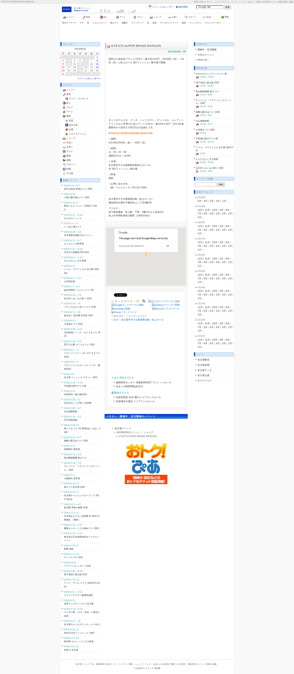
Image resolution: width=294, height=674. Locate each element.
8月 (228, 210)
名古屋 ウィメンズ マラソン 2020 (80, 377)
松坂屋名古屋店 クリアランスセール (135, 401)
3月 (212, 201)
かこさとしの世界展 (74, 243)
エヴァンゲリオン (213, 23)
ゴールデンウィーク (169, 23)
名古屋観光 (203, 359)
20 (86, 67)
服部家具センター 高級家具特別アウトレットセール (144, 382)
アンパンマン (195, 23)
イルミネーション (78, 134)
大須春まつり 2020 (73, 324)
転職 (68, 169)
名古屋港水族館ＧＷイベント (78, 235)
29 (97, 70)
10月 (214, 210)
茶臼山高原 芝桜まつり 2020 (78, 189)
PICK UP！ (203, 60)
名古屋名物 (203, 365)
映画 (68, 155)
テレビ (69, 151)
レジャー (71, 17)
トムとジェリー (100, 23)
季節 (227, 17)
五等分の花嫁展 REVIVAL (76, 252)
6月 (205, 213)
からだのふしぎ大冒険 (75, 260)
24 (69, 70)
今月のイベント (206, 54)
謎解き (125, 23)
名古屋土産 (203, 375)
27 (86, 70)
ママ (82, 23)
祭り (105, 17)
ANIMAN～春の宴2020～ (76, 394)
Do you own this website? (131, 246)
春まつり (114, 23)
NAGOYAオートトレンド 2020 (79, 633)
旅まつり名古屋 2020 (74, 487)
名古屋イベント (82, 8)
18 (74, 67)
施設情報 (183, 6)
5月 (199, 201)
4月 (205, 201)
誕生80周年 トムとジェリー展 (79, 290)
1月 (224, 201)
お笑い (175, 17)
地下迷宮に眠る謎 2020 (75, 574)
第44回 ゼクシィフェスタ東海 (79, 641)
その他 (69, 173)
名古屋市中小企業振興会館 (135, 319)
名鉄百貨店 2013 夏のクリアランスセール (138, 397)
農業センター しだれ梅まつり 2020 (81, 528)
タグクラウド (205, 380)
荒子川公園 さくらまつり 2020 (79, 344)
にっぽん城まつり (73, 226)
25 (74, 70)
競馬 (68, 160)
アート (123, 17)
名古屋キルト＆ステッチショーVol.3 (82, 624)
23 (63, 70)
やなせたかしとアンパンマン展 (211, 73)
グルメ (140, 17)
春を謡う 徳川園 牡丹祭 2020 (78, 315)
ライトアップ (137, 23)
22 (97, 67)
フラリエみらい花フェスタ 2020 (80, 307)
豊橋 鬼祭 (69, 549)
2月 (218, 201)
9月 (221, 210)
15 (97, 64)
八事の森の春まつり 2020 (76, 197)
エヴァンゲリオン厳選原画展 (78, 595)
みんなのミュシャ (73, 218)
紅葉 (71, 129)
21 (91, 67)
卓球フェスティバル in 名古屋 (79, 603)
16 (63, 67)
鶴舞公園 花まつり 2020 (76, 440)
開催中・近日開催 (207, 49)
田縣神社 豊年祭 (72, 449)
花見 (71, 120)
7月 (199, 213)
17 (69, 67)
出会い (209, 17)
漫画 (184, 23)
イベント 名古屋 (152, 668)
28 (91, 70)
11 (74, 64)
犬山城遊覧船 (70, 411)
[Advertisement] (147, 33)
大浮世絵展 (69, 281)
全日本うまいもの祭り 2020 (78, 298)
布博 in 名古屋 (71, 650)
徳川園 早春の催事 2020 (76, 507)
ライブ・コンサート (79, 98)
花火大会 (73, 125)
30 (63, 74)
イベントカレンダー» (88, 78)
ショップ (157, 17)
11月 (207, 210)
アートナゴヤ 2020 (73, 557)
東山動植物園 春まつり (75, 457)
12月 (200, 210)
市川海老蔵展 (70, 420)
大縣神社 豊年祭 (72, 478)
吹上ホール (158, 319)
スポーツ (192, 17)
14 (91, 64)
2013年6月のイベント (128, 432)
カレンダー (163, 6)
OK (167, 246)
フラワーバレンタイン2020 (77, 566)
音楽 (88, 17)
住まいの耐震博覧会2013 (129, 386)
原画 (154, 23)
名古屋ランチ (205, 370)
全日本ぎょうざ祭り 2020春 (78, 403)
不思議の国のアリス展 (75, 386)
